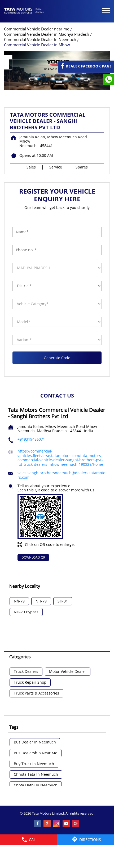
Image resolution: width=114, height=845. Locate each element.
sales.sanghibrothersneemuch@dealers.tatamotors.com (61, 475)
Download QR (33, 557)
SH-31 (63, 601)
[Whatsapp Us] (108, 79)
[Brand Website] (76, 824)
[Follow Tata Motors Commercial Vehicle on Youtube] (67, 824)
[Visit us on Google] (47, 824)
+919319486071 (31, 439)
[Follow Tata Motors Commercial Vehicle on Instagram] (57, 824)
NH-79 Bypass (26, 612)
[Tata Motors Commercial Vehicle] (24, 11)
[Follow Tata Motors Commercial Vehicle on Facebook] (38, 824)
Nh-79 (19, 601)
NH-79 (41, 601)
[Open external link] (86, 70)
